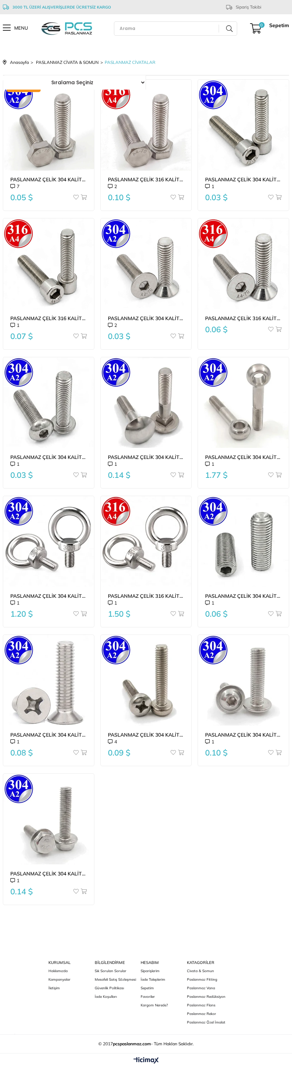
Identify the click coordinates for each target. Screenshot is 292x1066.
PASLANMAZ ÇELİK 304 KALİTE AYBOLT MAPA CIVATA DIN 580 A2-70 (48, 596)
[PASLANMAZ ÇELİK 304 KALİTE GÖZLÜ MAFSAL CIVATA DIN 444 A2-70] (243, 402)
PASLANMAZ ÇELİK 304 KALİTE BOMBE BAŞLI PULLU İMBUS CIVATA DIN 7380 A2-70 (243, 735)
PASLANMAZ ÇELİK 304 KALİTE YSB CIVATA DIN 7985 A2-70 (146, 735)
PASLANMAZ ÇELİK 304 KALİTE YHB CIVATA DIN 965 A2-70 (48, 735)
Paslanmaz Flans (201, 1005)
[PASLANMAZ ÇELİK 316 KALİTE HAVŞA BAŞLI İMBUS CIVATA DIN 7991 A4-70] (243, 263)
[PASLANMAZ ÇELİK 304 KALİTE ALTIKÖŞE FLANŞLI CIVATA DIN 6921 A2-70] (48, 819)
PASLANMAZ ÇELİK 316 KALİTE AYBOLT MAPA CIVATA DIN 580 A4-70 (146, 596)
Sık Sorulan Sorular (110, 971)
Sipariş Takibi (248, 7)
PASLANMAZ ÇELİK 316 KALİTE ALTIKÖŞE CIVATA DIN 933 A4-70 (146, 179)
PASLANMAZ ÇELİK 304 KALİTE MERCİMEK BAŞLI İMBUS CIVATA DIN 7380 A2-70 (48, 457)
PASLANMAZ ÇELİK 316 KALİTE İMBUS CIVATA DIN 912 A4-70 (48, 318)
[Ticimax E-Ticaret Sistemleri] (146, 1060)
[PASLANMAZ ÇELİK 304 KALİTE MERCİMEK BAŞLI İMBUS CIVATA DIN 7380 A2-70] (48, 402)
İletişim (54, 988)
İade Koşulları (106, 996)
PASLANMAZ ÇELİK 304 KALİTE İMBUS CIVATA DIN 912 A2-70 (243, 179)
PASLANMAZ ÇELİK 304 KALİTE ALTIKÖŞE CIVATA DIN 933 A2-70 (48, 179)
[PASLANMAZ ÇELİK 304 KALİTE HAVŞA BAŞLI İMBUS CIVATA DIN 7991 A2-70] (146, 263)
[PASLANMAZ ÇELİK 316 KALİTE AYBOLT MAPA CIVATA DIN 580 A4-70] (146, 541)
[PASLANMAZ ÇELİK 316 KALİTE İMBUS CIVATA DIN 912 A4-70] (48, 263)
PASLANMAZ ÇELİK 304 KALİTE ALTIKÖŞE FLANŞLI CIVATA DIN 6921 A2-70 (48, 873)
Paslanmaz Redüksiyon (206, 996)
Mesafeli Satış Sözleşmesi (115, 979)
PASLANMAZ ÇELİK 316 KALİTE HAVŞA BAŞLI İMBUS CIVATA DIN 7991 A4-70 (243, 318)
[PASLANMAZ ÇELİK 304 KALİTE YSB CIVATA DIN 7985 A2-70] (146, 680)
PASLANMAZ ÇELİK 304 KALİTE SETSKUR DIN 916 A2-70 (243, 596)
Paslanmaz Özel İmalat (206, 1022)
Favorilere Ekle (76, 197)
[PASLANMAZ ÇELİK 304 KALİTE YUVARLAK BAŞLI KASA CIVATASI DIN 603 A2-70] (146, 402)
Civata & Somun (200, 971)
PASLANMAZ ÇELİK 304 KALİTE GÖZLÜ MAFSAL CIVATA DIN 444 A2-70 (243, 457)
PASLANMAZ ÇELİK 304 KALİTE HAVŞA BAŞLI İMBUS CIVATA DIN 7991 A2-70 (146, 318)
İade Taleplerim (153, 979)
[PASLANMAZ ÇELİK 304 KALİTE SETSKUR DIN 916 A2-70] (243, 541)
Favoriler (148, 996)
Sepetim (147, 988)
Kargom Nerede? (154, 1005)
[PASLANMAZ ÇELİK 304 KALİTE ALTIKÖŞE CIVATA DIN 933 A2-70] (48, 125)
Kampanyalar (59, 979)
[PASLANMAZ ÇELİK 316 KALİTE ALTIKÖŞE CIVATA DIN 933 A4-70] (146, 125)
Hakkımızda (58, 971)
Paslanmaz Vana (201, 988)
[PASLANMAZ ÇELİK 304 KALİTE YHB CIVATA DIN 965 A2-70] (48, 680)
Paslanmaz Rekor (201, 1013)
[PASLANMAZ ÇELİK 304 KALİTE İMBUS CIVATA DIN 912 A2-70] (243, 125)
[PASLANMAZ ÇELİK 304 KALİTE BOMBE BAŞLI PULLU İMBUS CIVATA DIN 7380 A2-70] (243, 680)
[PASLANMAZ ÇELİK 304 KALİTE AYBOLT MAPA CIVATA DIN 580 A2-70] (48, 541)
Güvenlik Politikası (109, 988)
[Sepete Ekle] (83, 197)
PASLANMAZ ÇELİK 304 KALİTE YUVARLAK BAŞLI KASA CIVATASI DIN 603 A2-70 (146, 457)
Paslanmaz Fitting (202, 979)
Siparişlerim (150, 971)
